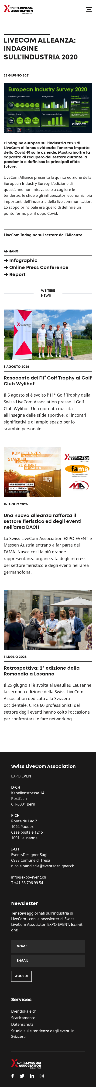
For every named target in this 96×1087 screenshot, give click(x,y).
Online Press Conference (39, 267)
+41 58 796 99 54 (28, 882)
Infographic (23, 260)
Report (17, 274)
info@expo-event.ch (28, 877)
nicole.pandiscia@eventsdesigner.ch (42, 865)
